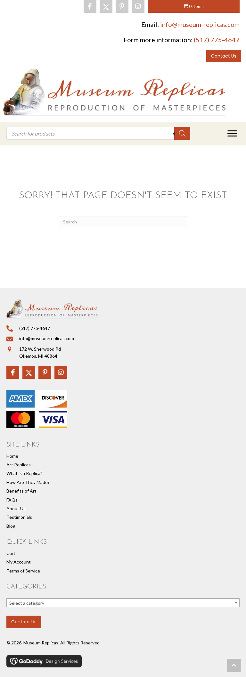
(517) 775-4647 (217, 39)
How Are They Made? (28, 482)
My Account (18, 561)
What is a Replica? (24, 473)
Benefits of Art (21, 491)
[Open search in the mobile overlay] (98, 133)
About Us (16, 508)
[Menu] (232, 133)
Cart (10, 553)
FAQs (12, 499)
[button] (90, 6)
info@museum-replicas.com (200, 24)
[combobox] (123, 602)
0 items (196, 6)
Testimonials (19, 517)
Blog (10, 526)
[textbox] (123, 603)
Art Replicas (18, 464)
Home (12, 456)
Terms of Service (23, 570)
